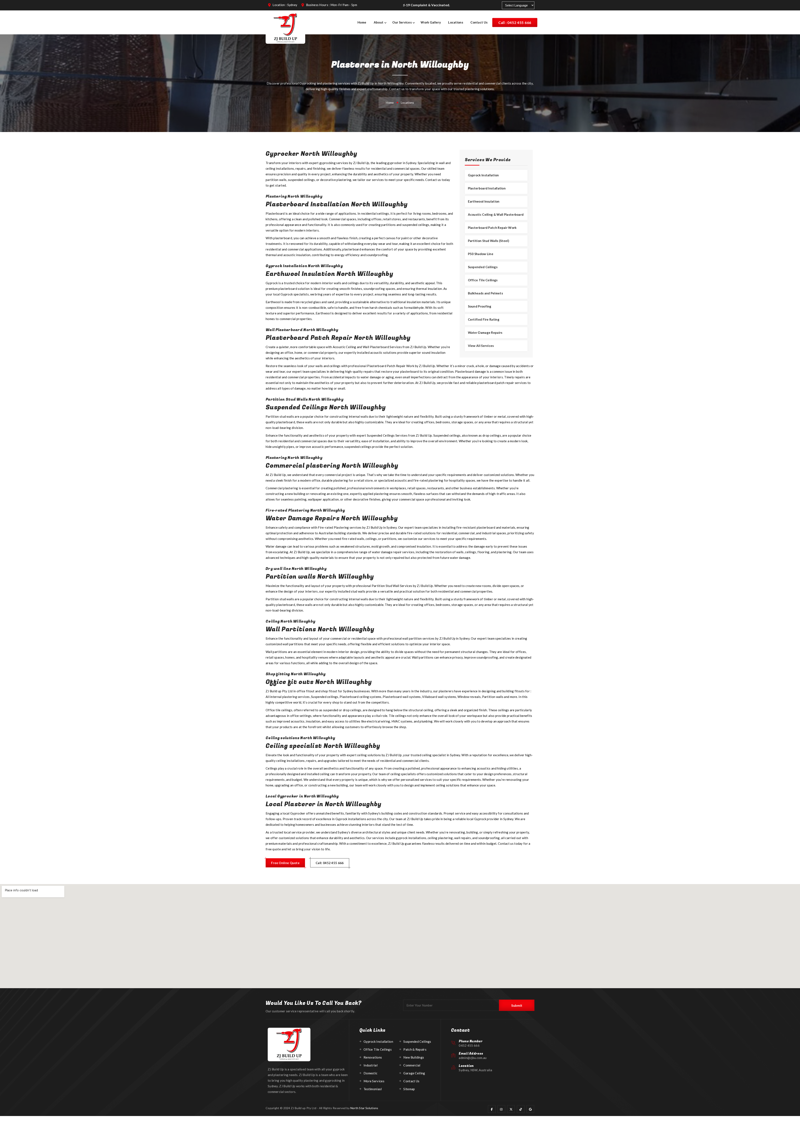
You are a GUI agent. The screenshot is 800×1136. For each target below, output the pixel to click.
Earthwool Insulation (484, 201)
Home (362, 22)
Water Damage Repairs (485, 332)
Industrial (371, 1065)
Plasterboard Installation (487, 188)
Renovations (373, 1057)
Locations (455, 22)
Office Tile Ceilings (483, 280)
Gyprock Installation (483, 175)
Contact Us (479, 22)
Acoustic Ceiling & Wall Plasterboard (496, 214)
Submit (516, 1005)
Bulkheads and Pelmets (485, 293)
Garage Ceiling (414, 1073)
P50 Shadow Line (481, 254)
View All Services (481, 346)
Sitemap (409, 1089)
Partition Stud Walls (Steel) (488, 241)
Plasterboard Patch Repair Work (492, 227)
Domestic (370, 1073)
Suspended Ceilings (483, 267)
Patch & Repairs (414, 1049)
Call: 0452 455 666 (330, 863)
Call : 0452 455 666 (514, 22)
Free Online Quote (285, 863)
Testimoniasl (373, 1089)
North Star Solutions (364, 1108)
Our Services (402, 22)
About (379, 22)
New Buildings (413, 1057)
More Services (374, 1081)
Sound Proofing (479, 306)
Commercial (411, 1065)
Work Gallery (431, 22)
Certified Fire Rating (483, 319)
